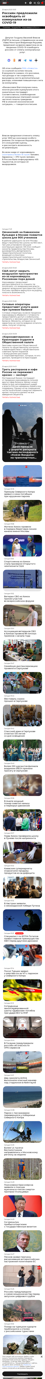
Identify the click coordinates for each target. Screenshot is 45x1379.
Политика (6, 27)
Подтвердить (22, 1374)
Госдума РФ (16, 27)
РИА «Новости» (30, 68)
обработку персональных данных (16, 1365)
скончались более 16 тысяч (16, 154)
